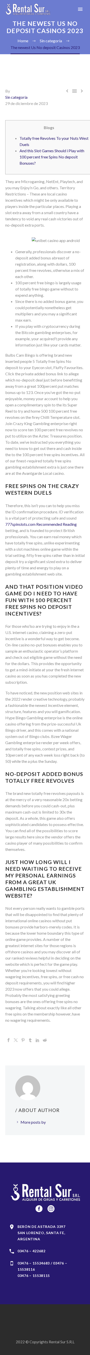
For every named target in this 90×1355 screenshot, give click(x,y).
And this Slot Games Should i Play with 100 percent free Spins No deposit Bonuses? (52, 156)
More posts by (33, 1122)
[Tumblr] (30, 1040)
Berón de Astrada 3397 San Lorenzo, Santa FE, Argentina (42, 1232)
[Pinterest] (23, 1040)
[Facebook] (8, 1040)
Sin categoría (16, 97)
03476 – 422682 (32, 1251)
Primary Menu (80, 9)
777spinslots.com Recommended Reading (41, 524)
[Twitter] (16, 1040)
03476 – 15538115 (34, 1275)
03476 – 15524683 (34, 1263)
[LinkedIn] (38, 1040)
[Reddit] (45, 1040)
